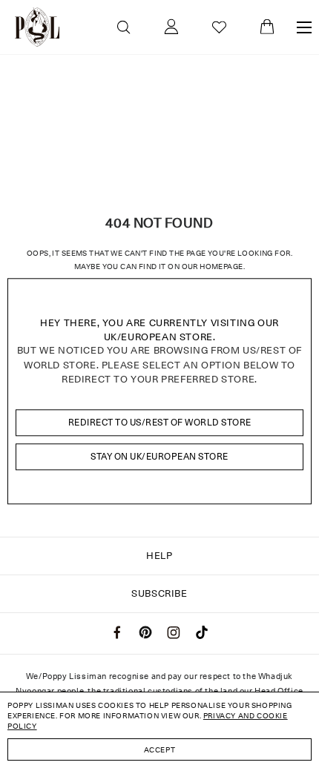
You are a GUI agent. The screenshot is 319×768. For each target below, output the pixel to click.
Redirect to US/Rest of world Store (159, 422)
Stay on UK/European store (159, 456)
